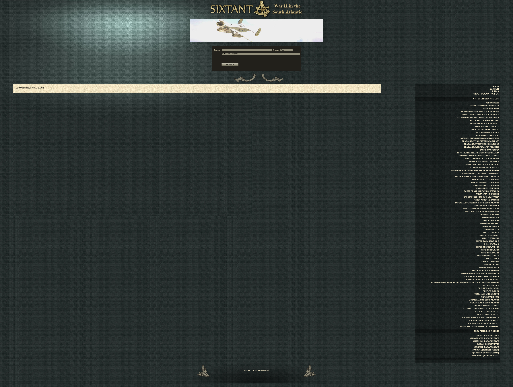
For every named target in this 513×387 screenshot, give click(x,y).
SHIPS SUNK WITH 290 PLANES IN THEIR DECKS (480, 273)
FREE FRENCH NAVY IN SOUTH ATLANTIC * (482, 159)
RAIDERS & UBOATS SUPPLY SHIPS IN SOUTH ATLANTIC (477, 203)
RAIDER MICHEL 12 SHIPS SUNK (486, 185)
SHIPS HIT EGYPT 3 (491, 229)
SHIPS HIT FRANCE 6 (491, 232)
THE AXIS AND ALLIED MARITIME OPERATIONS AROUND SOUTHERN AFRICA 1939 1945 (464, 282)
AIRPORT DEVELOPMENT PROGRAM (484, 106)
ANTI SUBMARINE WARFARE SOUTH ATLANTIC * (480, 112)
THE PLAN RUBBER (491, 291)
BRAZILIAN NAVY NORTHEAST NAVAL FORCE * (480, 141)
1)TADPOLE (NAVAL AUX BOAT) (486, 347)
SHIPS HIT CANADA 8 (490, 226)
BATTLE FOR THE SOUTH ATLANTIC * (484, 123)
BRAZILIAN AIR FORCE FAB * (487, 135)
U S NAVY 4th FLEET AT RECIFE (487, 306)
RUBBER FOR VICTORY (490, 215)
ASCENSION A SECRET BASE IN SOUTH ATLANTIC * (478, 115)
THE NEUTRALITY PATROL (488, 288)
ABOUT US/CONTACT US (486, 94)
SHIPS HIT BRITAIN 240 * (489, 223)
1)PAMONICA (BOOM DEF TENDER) (485, 350)
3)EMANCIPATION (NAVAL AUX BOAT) (484, 338)
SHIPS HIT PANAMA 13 (490, 253)
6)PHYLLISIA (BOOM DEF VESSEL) (485, 353)
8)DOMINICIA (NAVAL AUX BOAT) (486, 341)
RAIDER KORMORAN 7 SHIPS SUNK (485, 182)
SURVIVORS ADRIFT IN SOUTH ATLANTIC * (482, 279)
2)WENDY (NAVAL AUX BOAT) (487, 335)
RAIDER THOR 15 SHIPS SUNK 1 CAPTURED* (481, 197)
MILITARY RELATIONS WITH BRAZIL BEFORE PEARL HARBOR (475, 171)
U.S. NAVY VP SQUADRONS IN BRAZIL (484, 320)
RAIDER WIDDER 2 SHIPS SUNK (486, 200)
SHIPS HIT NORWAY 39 (490, 250)
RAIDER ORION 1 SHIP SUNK (487, 188)
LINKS (495, 91)
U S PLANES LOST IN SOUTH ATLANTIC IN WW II (480, 309)
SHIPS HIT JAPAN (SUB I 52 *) (487, 241)
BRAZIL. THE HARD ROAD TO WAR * (485, 129)
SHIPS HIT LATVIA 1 (491, 244)
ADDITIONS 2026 (492, 103)
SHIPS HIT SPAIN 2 (492, 259)
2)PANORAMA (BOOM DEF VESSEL (485, 356)
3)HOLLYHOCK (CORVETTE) (488, 344)
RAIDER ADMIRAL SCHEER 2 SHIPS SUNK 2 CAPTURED (477, 176)
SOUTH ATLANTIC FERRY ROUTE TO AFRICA (481, 276)
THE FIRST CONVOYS (490, 285)
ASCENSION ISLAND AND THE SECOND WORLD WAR (478, 118)
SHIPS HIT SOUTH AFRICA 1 (488, 256)
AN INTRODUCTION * (491, 109)
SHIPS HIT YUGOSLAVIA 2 (489, 268)
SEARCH (494, 89)
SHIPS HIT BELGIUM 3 (490, 218)
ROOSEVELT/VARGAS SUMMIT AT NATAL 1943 (481, 209)
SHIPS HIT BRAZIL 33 (491, 221)
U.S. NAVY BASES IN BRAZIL (488, 315)
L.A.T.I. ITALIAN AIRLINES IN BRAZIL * (484, 168)
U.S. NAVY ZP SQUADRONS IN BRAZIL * (483, 323)
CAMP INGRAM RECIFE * (489, 150)
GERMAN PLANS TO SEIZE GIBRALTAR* (483, 162)
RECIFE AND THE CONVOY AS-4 (486, 206)
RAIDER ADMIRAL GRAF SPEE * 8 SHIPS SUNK (480, 173)
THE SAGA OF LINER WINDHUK (487, 294)
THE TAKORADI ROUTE (490, 297)
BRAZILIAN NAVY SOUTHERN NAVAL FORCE (481, 144)
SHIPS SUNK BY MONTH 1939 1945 (485, 271)
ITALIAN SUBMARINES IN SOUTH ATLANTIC (482, 165)
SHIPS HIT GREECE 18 (490, 238)
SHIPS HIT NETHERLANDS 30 (487, 247)
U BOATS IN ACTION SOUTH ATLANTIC (484, 300)
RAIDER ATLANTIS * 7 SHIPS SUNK (485, 179)
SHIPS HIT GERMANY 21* (489, 235)
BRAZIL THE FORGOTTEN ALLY (487, 126)
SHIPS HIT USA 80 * (491, 265)
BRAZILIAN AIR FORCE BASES (487, 132)
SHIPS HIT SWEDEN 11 (490, 262)
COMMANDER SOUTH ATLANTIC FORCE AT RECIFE (479, 156)
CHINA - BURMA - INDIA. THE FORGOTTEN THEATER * (478, 153)
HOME (495, 86)
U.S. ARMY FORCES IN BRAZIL (487, 312)
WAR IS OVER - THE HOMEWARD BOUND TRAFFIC (479, 326)
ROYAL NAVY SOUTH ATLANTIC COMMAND (482, 212)
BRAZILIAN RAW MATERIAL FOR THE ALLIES (481, 147)
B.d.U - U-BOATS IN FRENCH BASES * (484, 121)
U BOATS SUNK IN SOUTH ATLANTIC (484, 303)
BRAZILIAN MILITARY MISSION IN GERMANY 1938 (479, 138)
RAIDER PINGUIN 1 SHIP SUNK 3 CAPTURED (481, 191)
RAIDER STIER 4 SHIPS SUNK (487, 194)
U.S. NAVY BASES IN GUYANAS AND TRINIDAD (480, 318)
